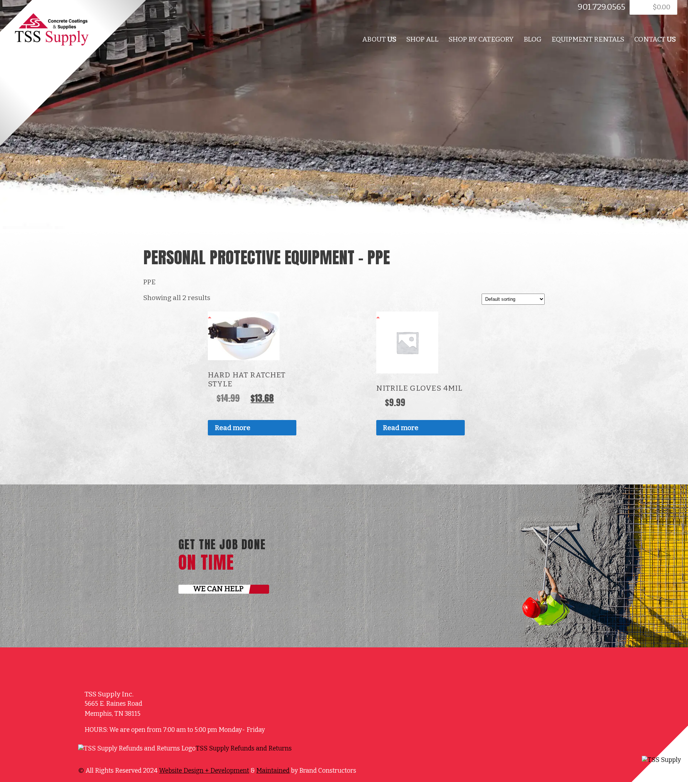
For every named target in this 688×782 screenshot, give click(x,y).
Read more (232, 428)
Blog (532, 39)
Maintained (273, 770)
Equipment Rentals (587, 39)
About (379, 39)
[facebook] (145, 9)
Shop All (422, 39)
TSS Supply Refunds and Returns (244, 748)
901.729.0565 (601, 7)
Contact (655, 39)
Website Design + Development (204, 770)
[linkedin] (154, 9)
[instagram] (320, 752)
